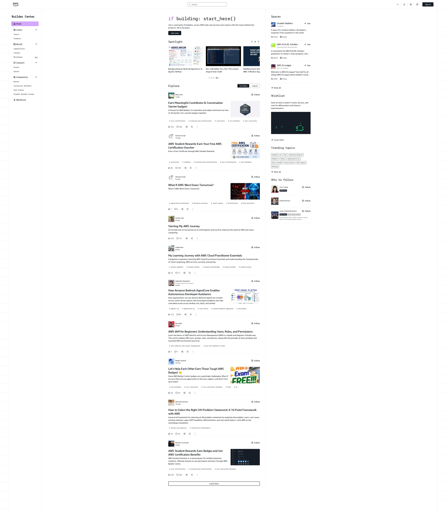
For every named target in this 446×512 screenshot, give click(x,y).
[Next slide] (258, 41)
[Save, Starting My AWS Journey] (192, 238)
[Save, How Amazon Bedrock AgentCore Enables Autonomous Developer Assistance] (191, 314)
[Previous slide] (252, 41)
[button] (398, 4)
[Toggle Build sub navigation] (36, 44)
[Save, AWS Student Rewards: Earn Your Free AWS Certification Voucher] (191, 168)
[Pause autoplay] (255, 41)
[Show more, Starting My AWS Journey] (197, 238)
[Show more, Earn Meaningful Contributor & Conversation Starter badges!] (197, 127)
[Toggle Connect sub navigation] (36, 62)
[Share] (186, 127)
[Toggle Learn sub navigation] (36, 29)
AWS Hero (283, 190)
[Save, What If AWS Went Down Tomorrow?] (188, 209)
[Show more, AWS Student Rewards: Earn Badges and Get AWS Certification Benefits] (197, 475)
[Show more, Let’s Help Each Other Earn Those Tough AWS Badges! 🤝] (195, 393)
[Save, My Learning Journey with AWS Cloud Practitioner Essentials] (190, 273)
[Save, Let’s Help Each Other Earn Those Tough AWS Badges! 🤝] (190, 393)
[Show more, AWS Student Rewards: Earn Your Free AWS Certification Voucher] (196, 168)
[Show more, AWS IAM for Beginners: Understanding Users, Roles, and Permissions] (193, 352)
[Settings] (411, 4)
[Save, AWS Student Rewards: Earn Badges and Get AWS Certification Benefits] (192, 475)
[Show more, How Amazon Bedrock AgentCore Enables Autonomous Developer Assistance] (196, 314)
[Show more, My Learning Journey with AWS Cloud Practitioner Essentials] (195, 273)
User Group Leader (294, 214)
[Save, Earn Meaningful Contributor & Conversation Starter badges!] (192, 127)
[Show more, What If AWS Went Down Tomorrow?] (193, 209)
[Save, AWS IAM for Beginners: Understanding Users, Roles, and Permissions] (188, 352)
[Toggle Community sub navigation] (36, 77)
